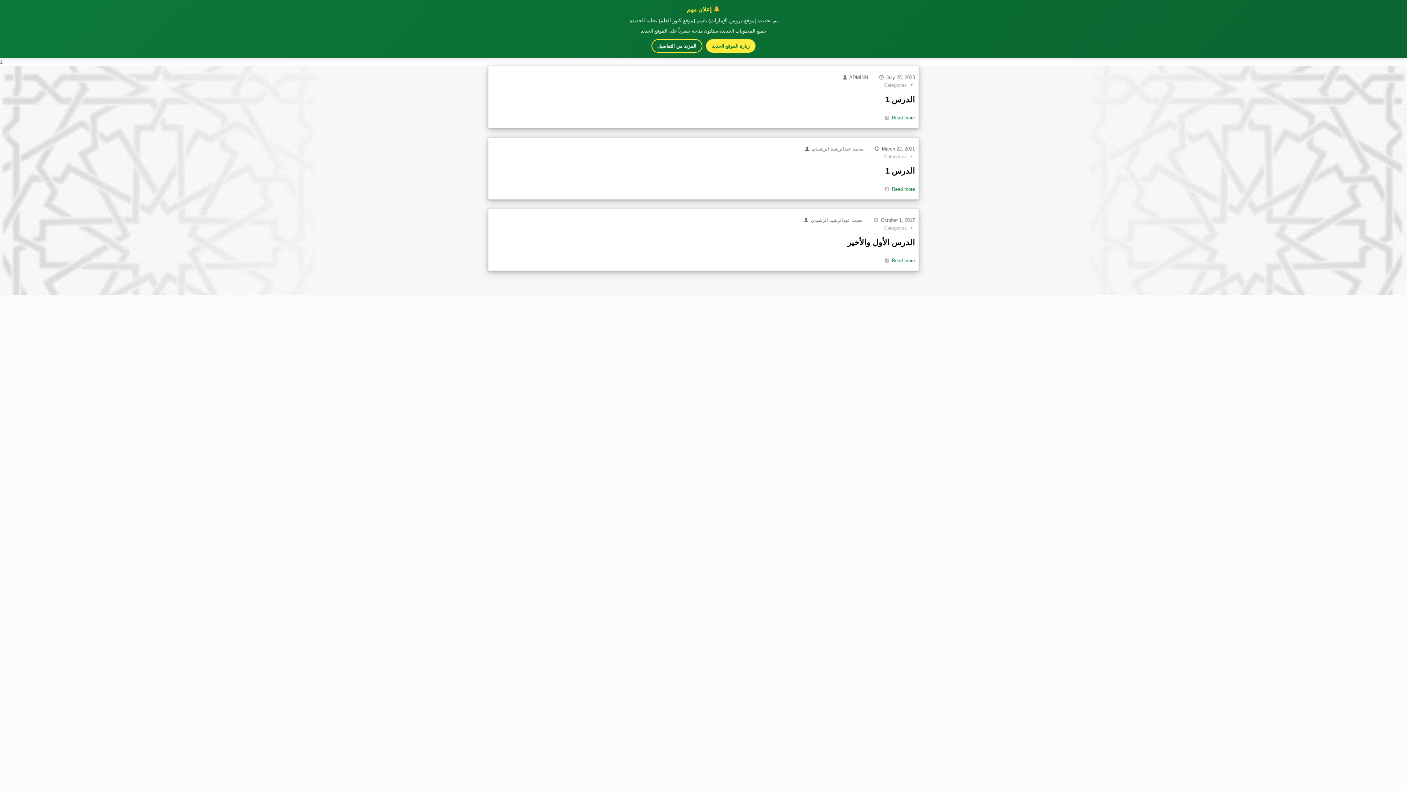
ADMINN (858, 77)
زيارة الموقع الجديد (731, 45)
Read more (903, 117)
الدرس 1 (900, 99)
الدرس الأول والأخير (881, 242)
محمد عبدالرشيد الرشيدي (838, 149)
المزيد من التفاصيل (677, 46)
